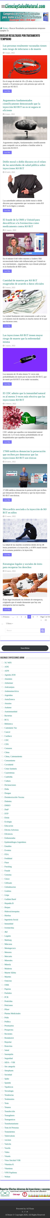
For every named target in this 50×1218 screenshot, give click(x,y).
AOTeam (30, 1209)
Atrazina (7, 703)
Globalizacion (10, 887)
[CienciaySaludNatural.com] (25, 6)
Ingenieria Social (11, 920)
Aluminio (8, 679)
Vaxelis (7, 1148)
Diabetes (8, 801)
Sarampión (8, 1054)
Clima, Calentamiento (13, 756)
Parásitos (8, 993)
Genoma (7, 875)
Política (7, 1022)
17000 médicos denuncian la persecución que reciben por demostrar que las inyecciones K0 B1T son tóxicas (24, 454)
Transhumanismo (11, 1124)
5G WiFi (8, 663)
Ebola (6, 818)
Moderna (8, 968)
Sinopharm (8, 1070)
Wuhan (7, 1177)
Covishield (8, 765)
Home (5, 28)
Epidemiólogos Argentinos (15, 842)
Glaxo (6, 879)
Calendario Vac (10, 728)
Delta (6, 789)
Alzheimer (8, 683)
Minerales (8, 960)
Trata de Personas (11, 1128)
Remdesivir (9, 1038)
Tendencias (9, 1095)
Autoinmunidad (10, 711)
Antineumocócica (11, 691)
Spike (6, 1079)
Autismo (7, 707)
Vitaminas (8, 1168)
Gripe (6, 895)
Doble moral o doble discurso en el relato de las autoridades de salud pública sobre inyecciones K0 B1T (24, 165)
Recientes (8, 1034)
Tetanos (7, 1107)
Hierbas (7, 915)
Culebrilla (8, 777)
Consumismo (9, 760)
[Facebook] (25, 1211)
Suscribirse (25, 648)
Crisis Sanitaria (10, 769)
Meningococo (10, 948)
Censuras (8, 748)
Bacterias (8, 716)
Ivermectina (9, 928)
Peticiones (8, 1005)
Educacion (8, 826)
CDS (6, 744)
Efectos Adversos (11, 830)
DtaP (6, 809)
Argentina (8, 695)
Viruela (7, 1156)
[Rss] (23, 1211)
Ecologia (8, 822)
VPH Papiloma (10, 1172)
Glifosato (8, 883)
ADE (6, 667)
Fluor (6, 862)
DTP (6, 813)
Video (6, 1152)
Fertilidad (8, 858)
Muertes (7, 977)
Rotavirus (8, 1046)
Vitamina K (9, 1164)
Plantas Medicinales (12, 1013)
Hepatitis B (9, 903)
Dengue (7, 793)
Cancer (7, 732)
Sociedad (8, 1075)
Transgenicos (9, 1119)
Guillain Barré (10, 899)
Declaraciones (10, 785)
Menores (8, 952)
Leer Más (7, 91)
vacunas (7, 1140)
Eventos (7, 850)
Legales (7, 936)
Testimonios (9, 1099)
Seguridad (8, 1058)
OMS (6, 985)
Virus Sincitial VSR (12, 1160)
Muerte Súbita (10, 973)
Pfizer (6, 1009)
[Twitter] (27, 1211)
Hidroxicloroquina (11, 911)
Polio (6, 1017)
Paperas (7, 989)
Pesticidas (8, 1001)
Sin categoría (9, 1066)
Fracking (8, 867)
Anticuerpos (9, 687)
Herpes (7, 907)
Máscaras (8, 944)
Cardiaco (8, 736)
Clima (6, 752)
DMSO (7, 805)
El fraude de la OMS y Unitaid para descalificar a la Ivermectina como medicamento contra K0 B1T (21, 223)
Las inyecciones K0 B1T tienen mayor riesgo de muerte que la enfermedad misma (23, 338)
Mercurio (8, 956)
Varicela (7, 1144)
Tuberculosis (9, 1136)
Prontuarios (9, 1026)
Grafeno (7, 891)
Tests (6, 1103)
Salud (6, 1050)
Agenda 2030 (10, 675)
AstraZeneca (9, 699)
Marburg (8, 940)
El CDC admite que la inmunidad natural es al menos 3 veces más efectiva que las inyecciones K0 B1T (24, 396)
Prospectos (8, 1030)
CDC (6, 740)
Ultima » (9, 623)
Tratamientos (9, 1132)
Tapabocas (8, 1087)
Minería (7, 964)
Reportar (8, 1042)
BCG (6, 720)
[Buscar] (42, 630)
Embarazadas (9, 838)
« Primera (5, 617)
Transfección (9, 1111)
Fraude (7, 871)
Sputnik (7, 1083)
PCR (6, 997)
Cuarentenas (9, 773)
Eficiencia (8, 834)
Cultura (7, 781)
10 (46, 620)
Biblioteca (8, 724)
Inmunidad (8, 924)
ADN (6, 671)
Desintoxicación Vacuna (14, 797)
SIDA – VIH (9, 1062)
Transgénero (9, 1115)
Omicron (8, 981)
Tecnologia (8, 1091)
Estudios (7, 846)
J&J (6, 932)
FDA (6, 854)
